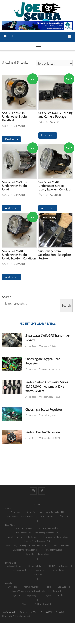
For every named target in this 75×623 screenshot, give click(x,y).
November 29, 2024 (50, 438)
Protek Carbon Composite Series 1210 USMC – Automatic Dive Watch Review (46, 386)
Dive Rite (12, 586)
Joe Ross (31, 346)
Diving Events (46, 516)
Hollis (48, 586)
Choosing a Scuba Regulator (43, 409)
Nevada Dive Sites (53, 549)
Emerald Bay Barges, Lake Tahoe (22, 537)
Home (37, 504)
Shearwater (57, 591)
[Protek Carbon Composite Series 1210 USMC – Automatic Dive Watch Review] (12, 387)
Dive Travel (40, 570)
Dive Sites (10, 525)
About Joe (15, 512)
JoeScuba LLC (10, 612)
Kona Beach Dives (24, 528)
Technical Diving (14, 566)
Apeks (60, 595)
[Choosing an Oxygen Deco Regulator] (12, 364)
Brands (8, 583)
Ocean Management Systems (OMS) (28, 591)
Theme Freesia (40, 612)
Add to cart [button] (11, 208)
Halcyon (47, 595)
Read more (11, 139)
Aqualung (31, 595)
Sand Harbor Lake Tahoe (37, 554)
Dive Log (64, 516)
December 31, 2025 (50, 369)
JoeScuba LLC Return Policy (20, 516)
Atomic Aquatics (31, 586)
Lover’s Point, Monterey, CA (37, 541)
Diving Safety (34, 566)
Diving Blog (10, 562)
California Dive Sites (49, 528)
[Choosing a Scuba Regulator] (12, 414)
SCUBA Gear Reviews (58, 566)
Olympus (16, 595)
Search (6, 297)
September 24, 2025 (50, 397)
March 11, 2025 (48, 415)
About (8, 508)
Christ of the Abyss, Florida (25, 549)
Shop (24, 604)
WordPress (55, 612)
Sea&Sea (62, 586)
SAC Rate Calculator (43, 604)
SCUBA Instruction (19, 570)
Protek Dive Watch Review (42, 432)
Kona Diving (58, 570)
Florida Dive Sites (61, 545)
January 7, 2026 (48, 346)
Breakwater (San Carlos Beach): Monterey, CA (37, 532)
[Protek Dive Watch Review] (12, 437)
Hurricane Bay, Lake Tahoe (55, 537)
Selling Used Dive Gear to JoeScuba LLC (45, 512)
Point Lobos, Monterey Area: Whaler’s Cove (25, 545)
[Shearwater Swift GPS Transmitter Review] (12, 340)
